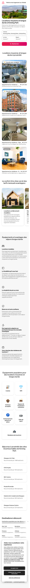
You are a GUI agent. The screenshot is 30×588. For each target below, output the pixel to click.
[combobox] (14, 33)
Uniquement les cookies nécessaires (14, 573)
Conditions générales (19, 582)
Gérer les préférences (14, 577)
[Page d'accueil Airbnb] (3, 2)
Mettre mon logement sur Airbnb (16, 2)
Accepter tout (14, 568)
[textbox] (8, 39)
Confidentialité (8, 582)
